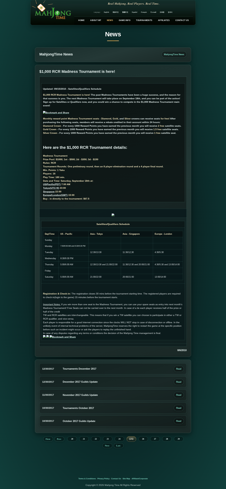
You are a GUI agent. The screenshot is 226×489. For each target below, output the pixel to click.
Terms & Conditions (87, 479)
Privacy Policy (103, 479)
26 (143, 439)
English (106, 12)
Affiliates (164, 20)
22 (96, 439)
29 (179, 439)
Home (81, 20)
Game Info (124, 20)
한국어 (170, 12)
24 (119, 439)
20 (72, 439)
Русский (153, 12)
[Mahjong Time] (51, 12)
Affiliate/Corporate (140, 479)
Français (144, 12)
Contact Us (182, 20)
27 (155, 439)
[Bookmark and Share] (56, 112)
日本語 (162, 12)
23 (108, 439)
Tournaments (144, 20)
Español (134, 12)
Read (178, 369)
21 (84, 439)
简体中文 (116, 12)
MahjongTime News (174, 54)
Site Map (126, 479)
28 (167, 439)
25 (131, 439)
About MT (95, 20)
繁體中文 (125, 12)
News (110, 20)
